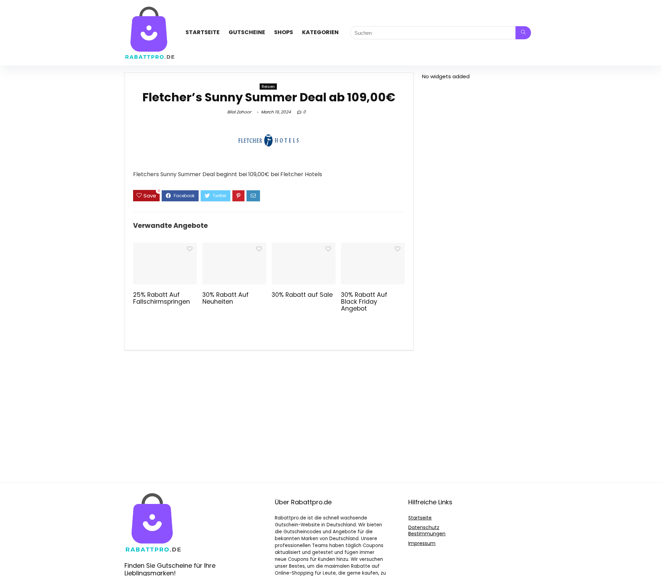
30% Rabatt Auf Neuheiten (225, 298)
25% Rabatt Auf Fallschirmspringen (161, 298)
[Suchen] (523, 32)
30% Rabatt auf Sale (302, 295)
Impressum (421, 543)
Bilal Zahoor (239, 112)
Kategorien (320, 32)
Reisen (268, 86)
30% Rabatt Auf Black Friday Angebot (364, 302)
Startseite (202, 32)
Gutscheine (247, 32)
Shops (283, 32)
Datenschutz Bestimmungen (426, 530)
